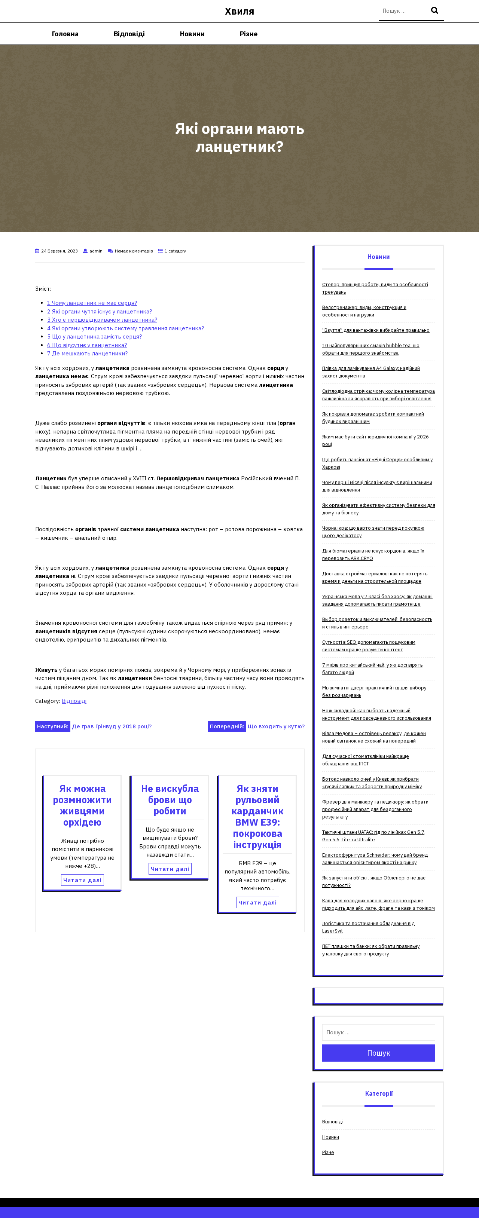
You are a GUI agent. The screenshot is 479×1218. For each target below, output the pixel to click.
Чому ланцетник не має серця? (92, 302)
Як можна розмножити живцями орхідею (82, 805)
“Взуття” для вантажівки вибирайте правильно (376, 330)
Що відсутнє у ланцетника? (87, 345)
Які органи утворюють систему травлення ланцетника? (125, 328)
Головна (65, 34)
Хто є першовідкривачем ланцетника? (102, 319)
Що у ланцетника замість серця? (94, 336)
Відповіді (129, 34)
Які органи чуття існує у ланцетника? (99, 311)
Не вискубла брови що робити (170, 799)
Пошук (435, 11)
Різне (248, 34)
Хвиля (239, 11)
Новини (192, 34)
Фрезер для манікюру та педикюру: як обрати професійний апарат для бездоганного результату (375, 809)
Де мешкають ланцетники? (87, 353)
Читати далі (82, 880)
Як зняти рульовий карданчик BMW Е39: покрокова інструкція (257, 816)
